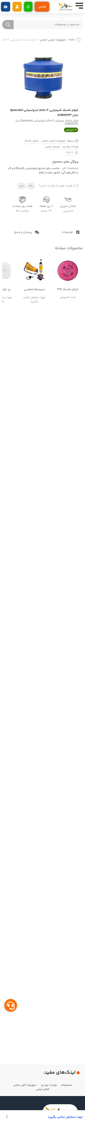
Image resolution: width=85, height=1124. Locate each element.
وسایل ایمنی (52, 147)
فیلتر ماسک (31, 141)
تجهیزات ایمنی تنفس (53, 40)
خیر (21, 186)
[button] (17, 7)
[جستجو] (8, 24)
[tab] (62, 232)
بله (31, 186)
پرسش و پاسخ (23, 232)
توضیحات (68, 232)
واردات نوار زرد (70, 147)
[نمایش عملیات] (6, 1117)
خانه (72, 40)
